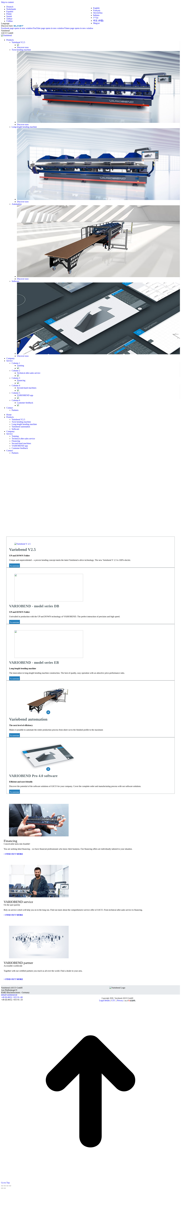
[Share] (5, 1185)
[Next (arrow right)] (5, 1188)
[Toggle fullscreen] (7, 1185)
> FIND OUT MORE (13, 854)
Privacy (120, 1000)
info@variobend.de (9, 995)
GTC (113, 1000)
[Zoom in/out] (10, 1185)
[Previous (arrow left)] (2, 1188)
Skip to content (7, 2)
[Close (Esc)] (2, 1185)
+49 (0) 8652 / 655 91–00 (12, 997)
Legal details (104, 1000)
